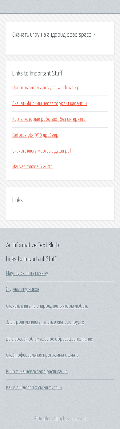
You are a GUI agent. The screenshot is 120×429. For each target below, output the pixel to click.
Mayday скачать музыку (27, 273)
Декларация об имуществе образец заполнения (49, 339)
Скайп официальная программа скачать (42, 355)
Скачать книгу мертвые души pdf (41, 151)
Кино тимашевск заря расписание (37, 371)
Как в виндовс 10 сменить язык (34, 387)
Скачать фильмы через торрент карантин (49, 103)
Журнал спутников (22, 289)
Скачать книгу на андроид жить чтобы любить (47, 306)
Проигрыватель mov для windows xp (45, 87)
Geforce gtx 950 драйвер (35, 135)
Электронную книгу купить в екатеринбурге (45, 322)
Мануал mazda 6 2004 (32, 166)
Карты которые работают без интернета (49, 119)
